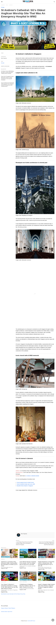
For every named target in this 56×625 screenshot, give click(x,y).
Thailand (9, 608)
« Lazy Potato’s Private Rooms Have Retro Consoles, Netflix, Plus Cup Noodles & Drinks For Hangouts (24, 543)
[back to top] (53, 620)
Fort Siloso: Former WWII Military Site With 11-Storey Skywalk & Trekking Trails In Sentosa (7, 72)
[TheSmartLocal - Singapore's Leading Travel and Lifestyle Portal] (28, 2)
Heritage (2, 7)
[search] (54, 1)
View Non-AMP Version (31, 620)
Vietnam (6, 611)
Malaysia (6, 608)
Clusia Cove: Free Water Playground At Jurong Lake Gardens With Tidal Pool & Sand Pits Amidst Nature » (46, 543)
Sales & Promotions (42, 559)
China (21, 559)
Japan (9, 611)
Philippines (13, 608)
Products (3, 559)
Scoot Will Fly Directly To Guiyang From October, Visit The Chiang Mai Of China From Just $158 (28, 563)
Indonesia (2, 611)
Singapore (3, 608)
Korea (11, 611)
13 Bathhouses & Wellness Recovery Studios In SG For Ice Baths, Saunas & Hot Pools (27, 586)
